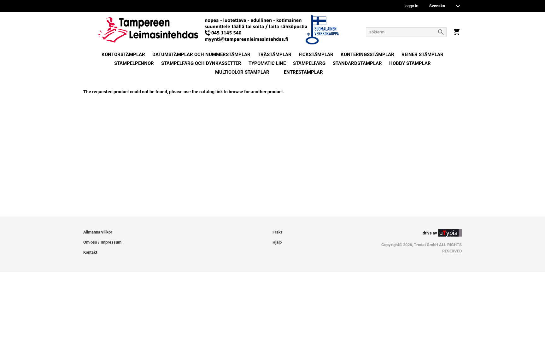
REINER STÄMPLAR (422, 54)
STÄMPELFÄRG (309, 63)
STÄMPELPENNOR (134, 63)
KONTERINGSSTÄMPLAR (367, 54)
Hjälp (277, 242)
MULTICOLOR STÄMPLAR (242, 72)
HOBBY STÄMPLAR (410, 63)
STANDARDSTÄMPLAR (357, 63)
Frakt (277, 232)
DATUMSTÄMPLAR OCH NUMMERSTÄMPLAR (201, 54)
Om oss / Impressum (102, 242)
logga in (411, 6)
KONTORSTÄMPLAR (123, 54)
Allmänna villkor (97, 232)
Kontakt (90, 252)
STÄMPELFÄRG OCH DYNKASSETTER (201, 63)
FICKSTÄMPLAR (316, 54)
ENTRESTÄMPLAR (303, 72)
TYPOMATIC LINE (267, 63)
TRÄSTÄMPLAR (274, 54)
